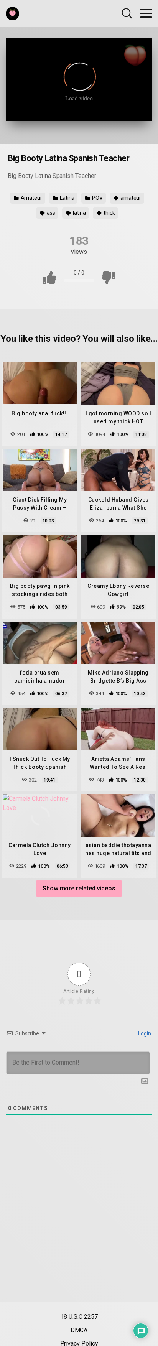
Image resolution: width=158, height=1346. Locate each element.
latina (79, 213)
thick (108, 213)
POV (97, 198)
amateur (130, 198)
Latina (66, 198)
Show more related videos (79, 888)
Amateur (31, 198)
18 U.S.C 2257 (79, 1316)
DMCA (79, 1330)
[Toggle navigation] (146, 13)
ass (50, 213)
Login (144, 1033)
